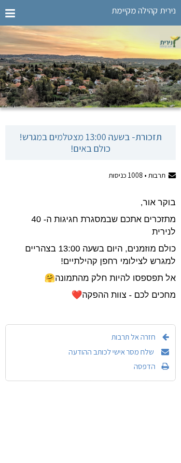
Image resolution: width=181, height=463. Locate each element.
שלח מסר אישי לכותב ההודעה (112, 351)
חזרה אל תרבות (133, 336)
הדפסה (144, 366)
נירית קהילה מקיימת (143, 10)
